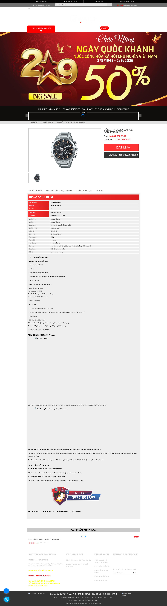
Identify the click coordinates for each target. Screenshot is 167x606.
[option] (64, 150)
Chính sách (101, 554)
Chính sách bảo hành (101, 580)
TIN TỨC (127, 28)
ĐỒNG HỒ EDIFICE (47, 122)
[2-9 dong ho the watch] (83, 69)
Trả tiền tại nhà (98, 1)
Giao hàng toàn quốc (70, 1)
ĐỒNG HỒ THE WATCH (45, 571)
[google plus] (126, 563)
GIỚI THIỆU (70, 28)
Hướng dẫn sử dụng (84, 191)
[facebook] (118, 563)
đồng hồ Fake (70, 460)
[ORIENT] (83, 116)
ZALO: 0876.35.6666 (130, 5)
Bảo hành (100, 191)
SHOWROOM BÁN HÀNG (42, 554)
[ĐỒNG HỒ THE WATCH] (83, 18)
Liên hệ (135, 28)
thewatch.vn (36, 516)
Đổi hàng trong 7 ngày (127, 1)
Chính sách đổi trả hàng (101, 576)
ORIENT (83, 112)
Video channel (116, 28)
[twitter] (122, 563)
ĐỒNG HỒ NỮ (93, 28)
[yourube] (133, 563)
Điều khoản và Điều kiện (102, 566)
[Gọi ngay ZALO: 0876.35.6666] (6, 599)
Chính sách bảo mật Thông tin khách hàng (101, 561)
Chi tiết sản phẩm (36, 191)
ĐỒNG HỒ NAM (82, 28)
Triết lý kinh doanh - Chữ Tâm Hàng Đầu (78, 560)
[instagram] (129, 563)
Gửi (134, 573)
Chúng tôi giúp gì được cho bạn (59, 191)
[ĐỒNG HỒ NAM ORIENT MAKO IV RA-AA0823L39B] (83, 536)
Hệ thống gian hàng (42, 1)
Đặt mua (123, 147)
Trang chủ (34, 122)
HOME (62, 28)
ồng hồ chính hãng (46, 460)
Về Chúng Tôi (74, 554)
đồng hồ (99, 453)
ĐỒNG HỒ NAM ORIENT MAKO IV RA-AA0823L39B (44, 539)
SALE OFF (104, 28)
